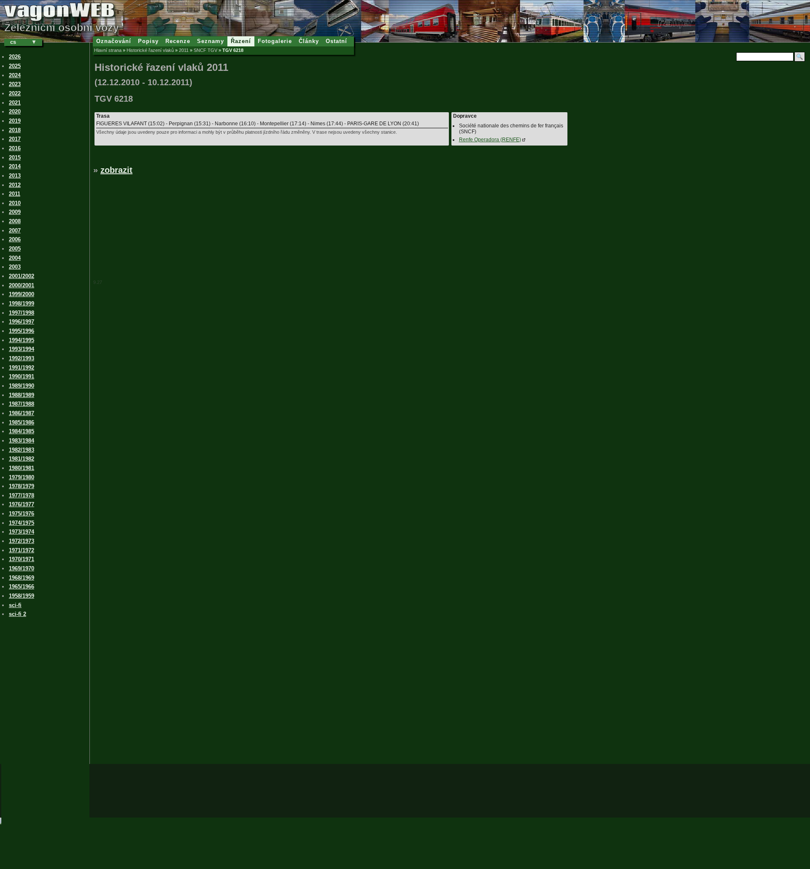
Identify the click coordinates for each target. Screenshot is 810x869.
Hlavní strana (108, 50)
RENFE (490, 140)
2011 (184, 50)
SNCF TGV (205, 50)
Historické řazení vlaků (150, 50)
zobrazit (116, 170)
